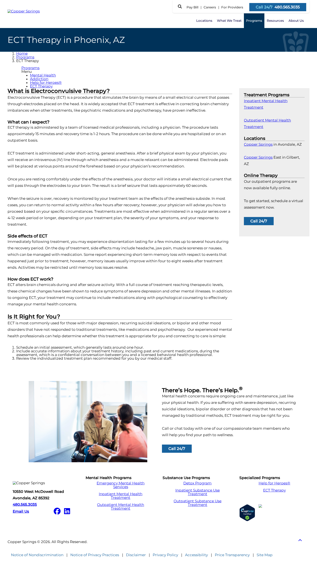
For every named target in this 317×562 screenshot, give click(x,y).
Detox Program (197, 483)
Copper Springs (258, 144)
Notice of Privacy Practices (94, 555)
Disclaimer (136, 555)
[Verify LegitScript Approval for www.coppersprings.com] (247, 512)
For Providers (232, 7)
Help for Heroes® (46, 82)
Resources (275, 21)
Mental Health (43, 75)
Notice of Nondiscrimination (37, 555)
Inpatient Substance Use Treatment (197, 492)
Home (22, 53)
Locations (204, 21)
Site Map (265, 555)
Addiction (39, 79)
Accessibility (196, 555)
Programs (254, 21)
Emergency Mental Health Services (120, 485)
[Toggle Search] (180, 6)
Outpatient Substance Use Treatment (197, 503)
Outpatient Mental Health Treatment (120, 506)
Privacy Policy (165, 555)
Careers (210, 7)
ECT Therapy (41, 86)
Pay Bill (192, 7)
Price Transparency (232, 555)
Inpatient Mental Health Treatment (120, 496)
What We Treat (229, 21)
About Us (296, 21)
